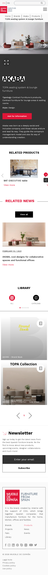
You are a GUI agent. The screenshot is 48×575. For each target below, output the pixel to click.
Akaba (26, 16)
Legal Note (7, 560)
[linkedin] (14, 545)
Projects (9, 529)
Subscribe (24, 468)
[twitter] (36, 545)
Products (36, 16)
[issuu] (22, 545)
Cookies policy (9, 565)
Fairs (7, 533)
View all (24, 214)
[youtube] (31, 545)
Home (8, 16)
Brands (17, 16)
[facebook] (6, 545)
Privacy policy (8, 563)
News (26, 529)
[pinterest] (18, 545)
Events (27, 533)
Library (8, 537)
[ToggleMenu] (45, 9)
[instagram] (10, 545)
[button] (45, 9)
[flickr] (26, 545)
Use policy (7, 568)
